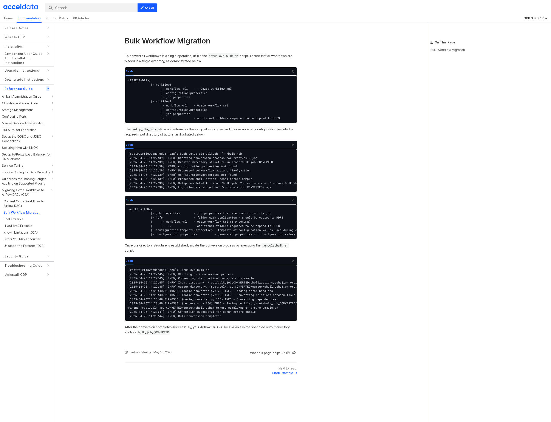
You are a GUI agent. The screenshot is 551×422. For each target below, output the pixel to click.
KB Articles (81, 18)
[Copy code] (292, 71)
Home (8, 18)
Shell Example (282, 373)
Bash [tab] (129, 71)
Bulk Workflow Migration (447, 50)
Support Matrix (56, 18)
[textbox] (211, 194)
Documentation (29, 18)
